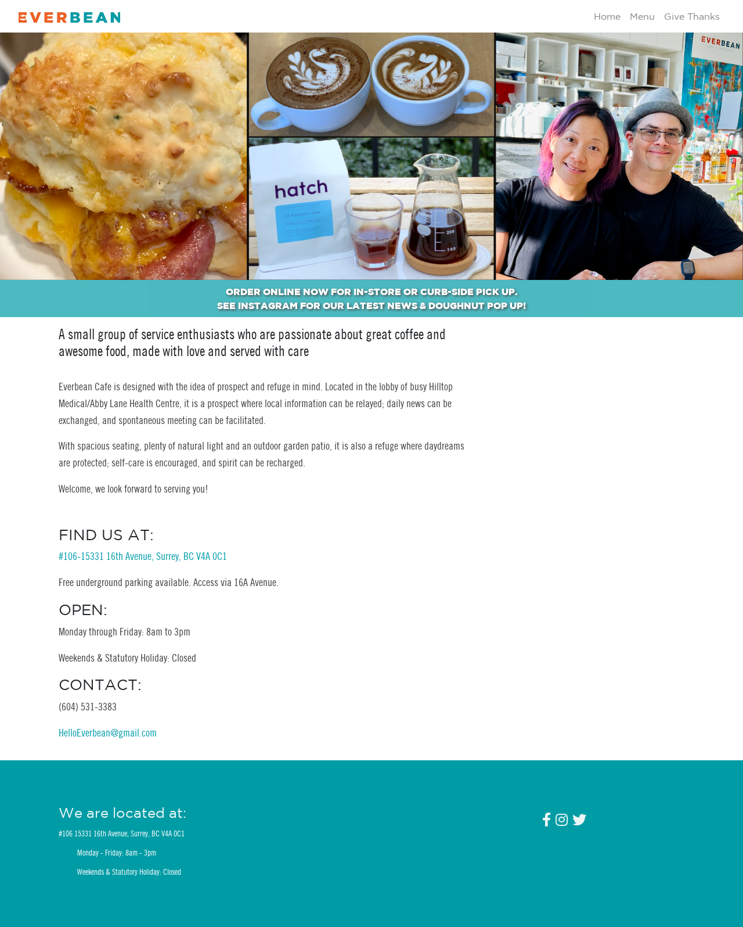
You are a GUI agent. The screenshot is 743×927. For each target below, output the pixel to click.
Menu (642, 16)
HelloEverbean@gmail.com (108, 733)
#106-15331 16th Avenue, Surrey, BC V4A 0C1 (143, 556)
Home (607, 16)
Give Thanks (692, 16)
